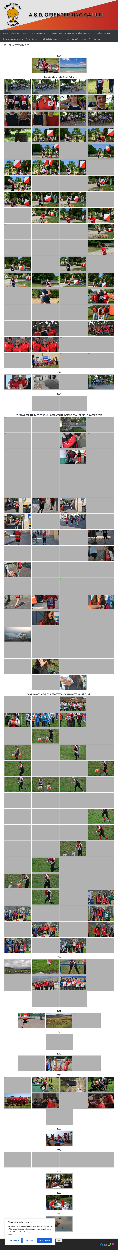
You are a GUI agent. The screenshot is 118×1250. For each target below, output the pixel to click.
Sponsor (66, 39)
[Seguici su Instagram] (113, 1244)
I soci (24, 33)
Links (84, 39)
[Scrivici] (105, 1244)
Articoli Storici (31, 39)
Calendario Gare (56, 33)
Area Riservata (94, 39)
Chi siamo (15, 33)
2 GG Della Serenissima (50, 39)
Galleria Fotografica (104, 33)
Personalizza (14, 1240)
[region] (30, 1231)
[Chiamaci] (109, 1244)
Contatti (75, 39)
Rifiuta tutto (29, 1240)
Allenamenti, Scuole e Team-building (79, 33)
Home (5, 33)
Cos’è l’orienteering (38, 33)
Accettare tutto (44, 1240)
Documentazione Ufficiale (13, 39)
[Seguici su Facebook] (101, 1244)
